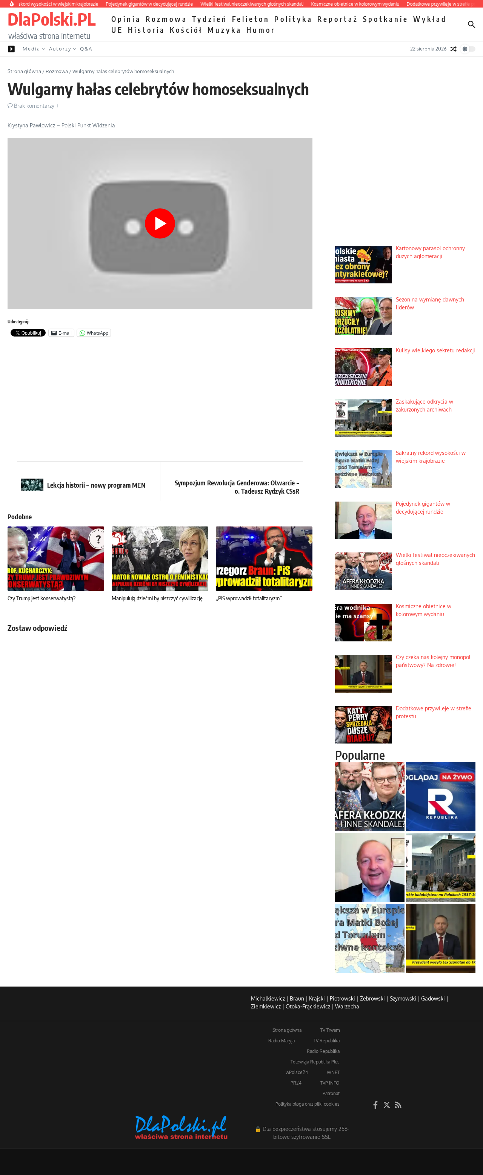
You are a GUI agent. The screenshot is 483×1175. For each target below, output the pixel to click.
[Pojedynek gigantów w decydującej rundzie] (370, 867)
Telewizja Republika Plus (315, 1062)
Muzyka (225, 29)
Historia (146, 29)
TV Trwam (330, 1030)
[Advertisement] (160, 401)
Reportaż (337, 18)
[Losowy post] (454, 49)
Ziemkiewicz (266, 1006)
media (31, 49)
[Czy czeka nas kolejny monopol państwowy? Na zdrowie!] (440, 938)
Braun (297, 998)
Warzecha (347, 1006)
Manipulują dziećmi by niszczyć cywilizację (157, 598)
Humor (260, 29)
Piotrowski (342, 998)
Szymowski (403, 998)
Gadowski (433, 998)
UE (117, 29)
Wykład (430, 18)
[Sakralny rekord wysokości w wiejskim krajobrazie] (370, 938)
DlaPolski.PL (51, 18)
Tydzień (210, 18)
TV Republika (327, 1040)
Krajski (317, 998)
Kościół (186, 29)
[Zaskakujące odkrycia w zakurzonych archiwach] (440, 867)
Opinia (126, 18)
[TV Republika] (440, 796)
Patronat (331, 1093)
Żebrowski (372, 998)
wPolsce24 (297, 1072)
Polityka (293, 18)
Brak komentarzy (34, 106)
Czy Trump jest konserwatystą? (41, 598)
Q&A (86, 49)
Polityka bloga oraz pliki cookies (307, 1104)
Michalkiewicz (268, 998)
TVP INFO (330, 1083)
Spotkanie (386, 18)
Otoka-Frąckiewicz (308, 1006)
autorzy (60, 49)
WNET (333, 1072)
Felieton (251, 18)
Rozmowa (167, 18)
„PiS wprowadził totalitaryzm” (249, 598)
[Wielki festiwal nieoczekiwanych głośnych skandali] (370, 796)
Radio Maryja (281, 1040)
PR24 (296, 1083)
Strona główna (24, 71)
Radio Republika (323, 1051)
